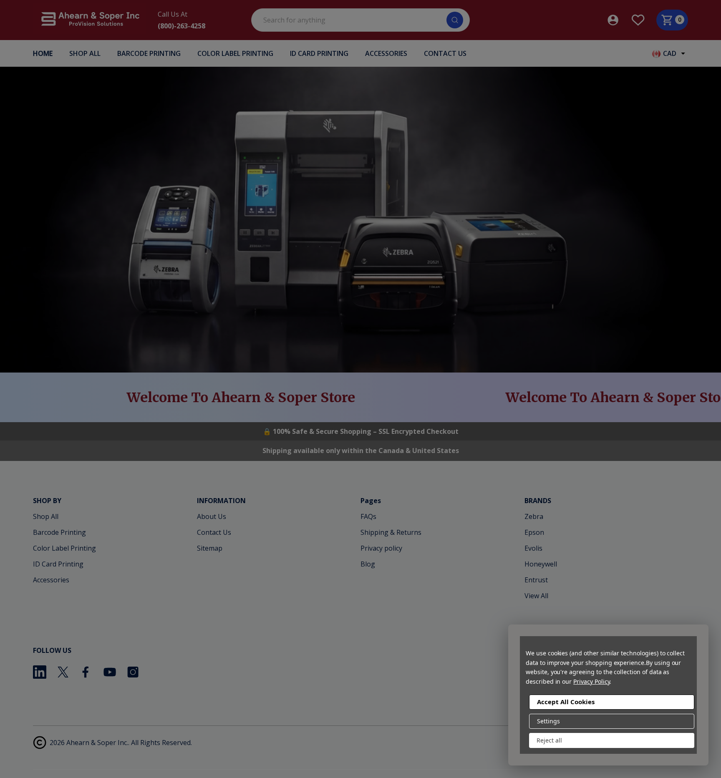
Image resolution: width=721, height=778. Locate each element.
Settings (548, 721)
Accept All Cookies (566, 701)
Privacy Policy (591, 681)
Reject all (549, 740)
